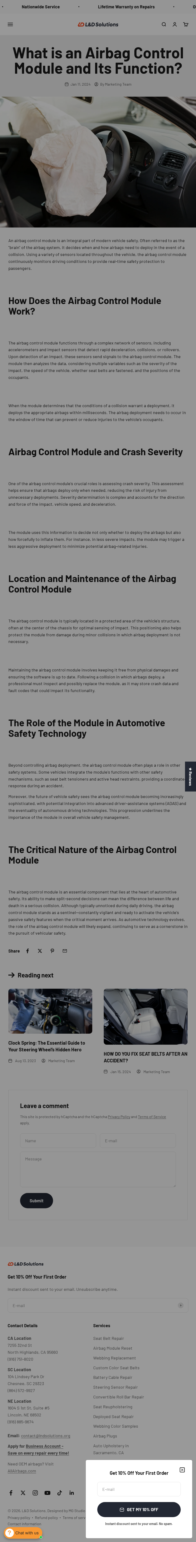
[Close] (182, 1470)
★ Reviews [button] (190, 776)
